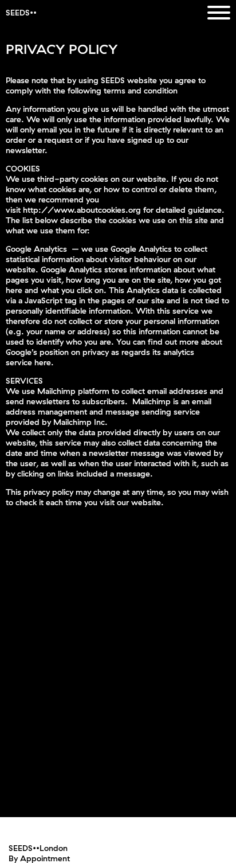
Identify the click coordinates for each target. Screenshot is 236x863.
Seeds (18, 12)
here (42, 362)
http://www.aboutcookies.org (82, 210)
